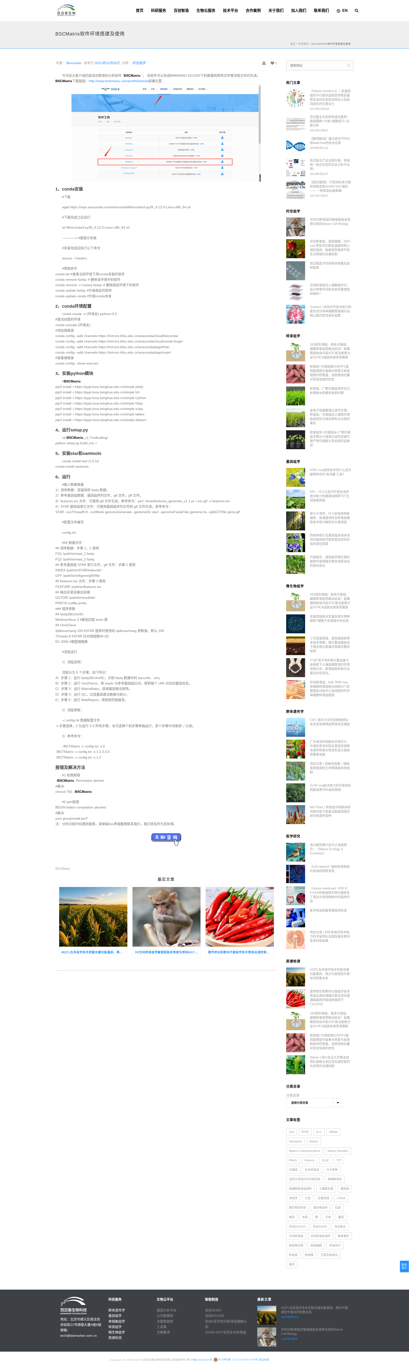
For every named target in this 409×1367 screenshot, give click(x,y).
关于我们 (276, 11)
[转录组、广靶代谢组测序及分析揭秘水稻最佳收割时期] (295, 395)
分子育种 (332, 1170)
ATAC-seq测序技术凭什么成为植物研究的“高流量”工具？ (330, 472)
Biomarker (74, 63)
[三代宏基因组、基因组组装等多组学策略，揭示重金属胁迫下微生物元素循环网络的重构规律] (295, 645)
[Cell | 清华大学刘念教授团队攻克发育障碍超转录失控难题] (295, 727)
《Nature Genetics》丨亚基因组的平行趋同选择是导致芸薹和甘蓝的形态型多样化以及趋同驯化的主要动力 (330, 97)
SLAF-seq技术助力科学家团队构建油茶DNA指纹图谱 (330, 787)
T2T (338, 1160)
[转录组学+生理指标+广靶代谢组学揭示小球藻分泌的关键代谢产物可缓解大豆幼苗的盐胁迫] (295, 439)
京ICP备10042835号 (199, 1359)
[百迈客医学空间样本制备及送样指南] (295, 270)
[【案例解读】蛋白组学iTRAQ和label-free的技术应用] (295, 146)
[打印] (264, 63)
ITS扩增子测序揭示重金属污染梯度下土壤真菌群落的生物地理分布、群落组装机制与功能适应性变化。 (330, 666)
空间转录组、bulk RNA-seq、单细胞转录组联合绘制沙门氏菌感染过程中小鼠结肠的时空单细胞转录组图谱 (330, 688)
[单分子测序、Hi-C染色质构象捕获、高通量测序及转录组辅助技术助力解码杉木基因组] (295, 520)
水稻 (305, 1217)
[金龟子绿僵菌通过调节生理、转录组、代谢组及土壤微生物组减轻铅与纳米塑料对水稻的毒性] (295, 417)
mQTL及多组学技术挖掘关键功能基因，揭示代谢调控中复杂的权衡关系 (94, 952)
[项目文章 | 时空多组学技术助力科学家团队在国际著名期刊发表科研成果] (295, 939)
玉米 (328, 1217)
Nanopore (295, 1141)
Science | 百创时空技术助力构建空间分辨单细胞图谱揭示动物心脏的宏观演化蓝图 (330, 311)
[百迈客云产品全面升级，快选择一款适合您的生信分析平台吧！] (295, 167)
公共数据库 (165, 1316)
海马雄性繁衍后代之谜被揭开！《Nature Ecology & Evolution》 (328, 849)
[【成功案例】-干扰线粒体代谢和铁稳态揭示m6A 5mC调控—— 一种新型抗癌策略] (295, 189)
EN (345, 11)
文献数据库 (165, 1321)
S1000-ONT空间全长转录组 (225, 1332)
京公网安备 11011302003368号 (238, 1359)
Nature (313, 1141)
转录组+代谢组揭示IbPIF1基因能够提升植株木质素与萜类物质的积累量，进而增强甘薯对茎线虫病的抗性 (330, 373)
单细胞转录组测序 (300, 1188)
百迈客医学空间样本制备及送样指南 (330, 265)
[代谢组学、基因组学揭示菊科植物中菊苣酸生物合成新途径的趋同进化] (295, 564)
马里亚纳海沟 (329, 1255)
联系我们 (321, 11)
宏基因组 (323, 1198)
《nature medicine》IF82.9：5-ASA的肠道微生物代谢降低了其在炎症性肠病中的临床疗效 (330, 895)
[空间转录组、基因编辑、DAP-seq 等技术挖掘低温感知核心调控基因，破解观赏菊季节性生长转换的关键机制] (295, 248)
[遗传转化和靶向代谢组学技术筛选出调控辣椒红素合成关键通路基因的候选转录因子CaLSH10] (240, 917)
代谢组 (293, 1170)
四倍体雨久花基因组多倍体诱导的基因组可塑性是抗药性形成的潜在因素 (330, 539)
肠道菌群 (316, 1245)
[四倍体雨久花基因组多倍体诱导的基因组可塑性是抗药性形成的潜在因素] (295, 542)
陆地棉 (309, 1255)
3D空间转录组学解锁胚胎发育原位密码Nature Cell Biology (168, 952)
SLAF (325, 1160)
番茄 (341, 1217)
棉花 (292, 1217)
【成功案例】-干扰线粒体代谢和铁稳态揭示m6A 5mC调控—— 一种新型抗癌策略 (330, 186)
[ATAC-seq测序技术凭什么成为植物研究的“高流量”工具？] (295, 477)
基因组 (345, 1188)
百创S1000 (320, 1226)
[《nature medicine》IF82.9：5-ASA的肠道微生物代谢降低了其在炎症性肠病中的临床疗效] (295, 895)
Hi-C (319, 1132)
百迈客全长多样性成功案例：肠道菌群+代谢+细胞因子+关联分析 (330, 121)
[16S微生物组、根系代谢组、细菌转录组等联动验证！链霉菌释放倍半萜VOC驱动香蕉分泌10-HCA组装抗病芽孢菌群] (295, 351)
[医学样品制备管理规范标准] (295, 917)
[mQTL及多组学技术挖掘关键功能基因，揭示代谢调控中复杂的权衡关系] (93, 917)
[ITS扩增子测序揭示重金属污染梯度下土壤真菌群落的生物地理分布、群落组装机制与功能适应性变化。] (295, 667)
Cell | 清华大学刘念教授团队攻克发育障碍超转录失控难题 (330, 722)
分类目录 (292, 1095)
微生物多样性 (297, 1207)
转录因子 (335, 1245)
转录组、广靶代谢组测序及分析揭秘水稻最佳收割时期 (330, 391)
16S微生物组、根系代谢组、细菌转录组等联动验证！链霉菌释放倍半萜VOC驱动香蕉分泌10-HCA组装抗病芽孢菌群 (330, 351)
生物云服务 (205, 11)
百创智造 (181, 11)
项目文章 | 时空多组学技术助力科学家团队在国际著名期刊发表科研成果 (330, 936)
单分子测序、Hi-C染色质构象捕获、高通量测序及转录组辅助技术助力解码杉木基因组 (330, 518)
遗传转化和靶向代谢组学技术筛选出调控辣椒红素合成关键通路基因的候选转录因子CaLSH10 (241, 952)
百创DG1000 (297, 1226)
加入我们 (298, 11)
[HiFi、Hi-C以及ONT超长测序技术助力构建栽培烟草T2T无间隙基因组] (295, 499)
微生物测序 (320, 1207)
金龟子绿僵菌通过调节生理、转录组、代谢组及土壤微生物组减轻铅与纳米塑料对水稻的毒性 (330, 416)
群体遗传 (343, 1236)
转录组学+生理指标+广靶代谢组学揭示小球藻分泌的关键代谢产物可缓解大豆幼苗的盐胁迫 (330, 439)
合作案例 (253, 11)
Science (309, 1160)
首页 (139, 11)
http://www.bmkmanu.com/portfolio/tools (118, 81)
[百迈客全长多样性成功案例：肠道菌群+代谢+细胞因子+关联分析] (295, 124)
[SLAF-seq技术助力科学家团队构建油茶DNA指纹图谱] (295, 792)
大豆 (308, 1198)
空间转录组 (296, 1236)
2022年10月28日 (107, 63)
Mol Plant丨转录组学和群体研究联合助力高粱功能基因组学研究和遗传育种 (330, 811)
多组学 (293, 1198)
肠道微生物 (296, 1245)
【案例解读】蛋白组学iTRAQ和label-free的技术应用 (330, 141)
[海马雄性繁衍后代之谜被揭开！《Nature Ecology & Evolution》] (295, 852)
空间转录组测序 (320, 1236)
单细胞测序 (335, 1179)
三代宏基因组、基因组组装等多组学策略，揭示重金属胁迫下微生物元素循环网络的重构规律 (330, 644)
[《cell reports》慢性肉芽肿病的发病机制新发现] (295, 874)
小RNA (341, 1198)
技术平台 (230, 11)
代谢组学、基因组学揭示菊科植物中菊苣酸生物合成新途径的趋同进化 (330, 561)
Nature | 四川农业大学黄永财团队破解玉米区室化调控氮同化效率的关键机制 (330, 1062)
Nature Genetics (338, 1151)
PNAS (293, 1160)
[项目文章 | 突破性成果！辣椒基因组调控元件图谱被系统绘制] (295, 771)
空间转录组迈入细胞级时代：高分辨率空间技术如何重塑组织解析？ (330, 289)
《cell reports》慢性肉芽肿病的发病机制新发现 (330, 869)
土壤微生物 (326, 1188)
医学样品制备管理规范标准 (328, 910)
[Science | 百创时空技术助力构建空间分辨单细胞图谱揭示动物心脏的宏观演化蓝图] (295, 314)
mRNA (333, 1132)
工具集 (162, 1327)
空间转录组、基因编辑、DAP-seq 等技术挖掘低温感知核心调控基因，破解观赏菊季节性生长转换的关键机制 (330, 248)
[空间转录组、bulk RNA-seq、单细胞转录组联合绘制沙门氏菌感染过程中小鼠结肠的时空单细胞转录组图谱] (295, 689)
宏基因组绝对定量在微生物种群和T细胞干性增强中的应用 (330, 618)
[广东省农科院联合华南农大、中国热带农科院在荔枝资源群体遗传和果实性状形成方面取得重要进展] (295, 749)
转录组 (293, 1255)
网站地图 (264, 1359)
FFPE (305, 1132)
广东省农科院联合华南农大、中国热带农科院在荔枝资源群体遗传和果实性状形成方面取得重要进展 (330, 748)
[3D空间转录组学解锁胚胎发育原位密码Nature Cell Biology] (167, 917)
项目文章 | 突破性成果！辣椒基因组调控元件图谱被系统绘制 (330, 768)
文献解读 (163, 1332)
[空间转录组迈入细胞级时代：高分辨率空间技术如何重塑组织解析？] (295, 292)
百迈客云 (340, 1226)
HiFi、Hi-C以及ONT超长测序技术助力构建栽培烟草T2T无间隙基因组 (329, 496)
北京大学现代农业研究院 (304, 1179)
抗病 (338, 1207)
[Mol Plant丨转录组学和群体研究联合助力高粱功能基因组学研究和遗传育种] (295, 814)
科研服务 (158, 11)
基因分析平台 (167, 1310)
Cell (291, 1132)
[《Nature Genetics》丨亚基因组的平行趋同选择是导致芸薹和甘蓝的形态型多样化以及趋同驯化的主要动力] (295, 98)
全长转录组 (312, 1170)
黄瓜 (292, 1264)
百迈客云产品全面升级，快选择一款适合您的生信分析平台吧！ (330, 165)
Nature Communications (304, 1151)
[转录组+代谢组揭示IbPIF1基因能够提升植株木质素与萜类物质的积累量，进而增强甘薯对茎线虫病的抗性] (295, 373)
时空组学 (303, 44)
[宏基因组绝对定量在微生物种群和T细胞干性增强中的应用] (295, 623)
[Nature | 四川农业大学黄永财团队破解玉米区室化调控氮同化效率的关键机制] (295, 1064)
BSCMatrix (62, 868)
